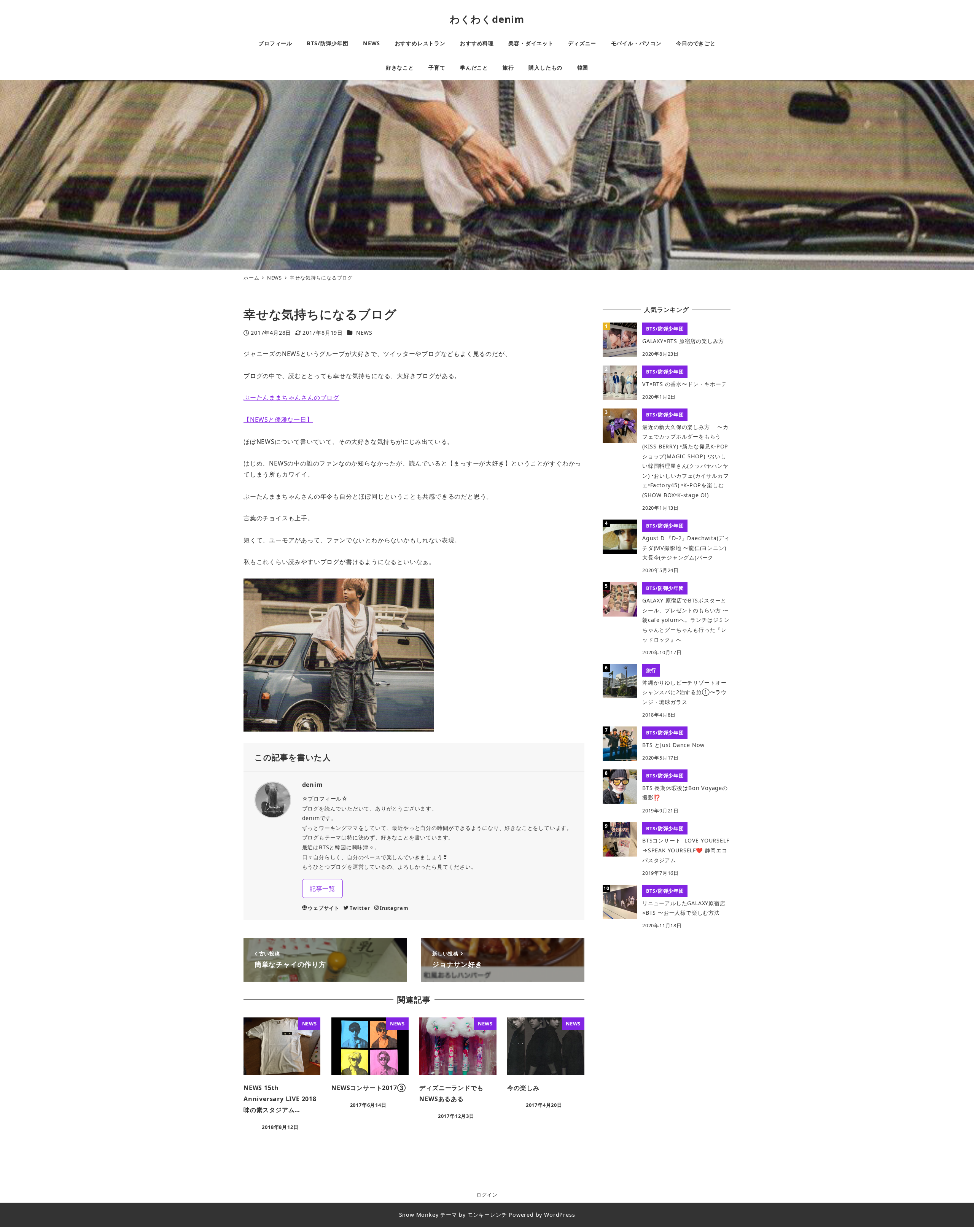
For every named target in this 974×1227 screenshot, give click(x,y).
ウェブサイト (323, 907)
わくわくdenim (487, 19)
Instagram (394, 907)
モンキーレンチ (487, 1214)
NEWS (364, 332)
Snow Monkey (419, 1214)
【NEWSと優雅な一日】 (278, 419)
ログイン (486, 1194)
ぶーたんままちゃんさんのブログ (291, 397)
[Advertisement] (666, 994)
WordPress (559, 1214)
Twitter (360, 907)
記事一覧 (322, 888)
